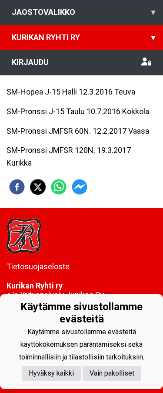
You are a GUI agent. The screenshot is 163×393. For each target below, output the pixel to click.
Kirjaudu (30, 62)
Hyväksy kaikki (51, 373)
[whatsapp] (59, 187)
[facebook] (17, 187)
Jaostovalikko (83, 12)
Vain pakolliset (112, 373)
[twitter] (38, 187)
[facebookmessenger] (79, 187)
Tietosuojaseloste (38, 266)
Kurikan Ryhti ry (83, 37)
